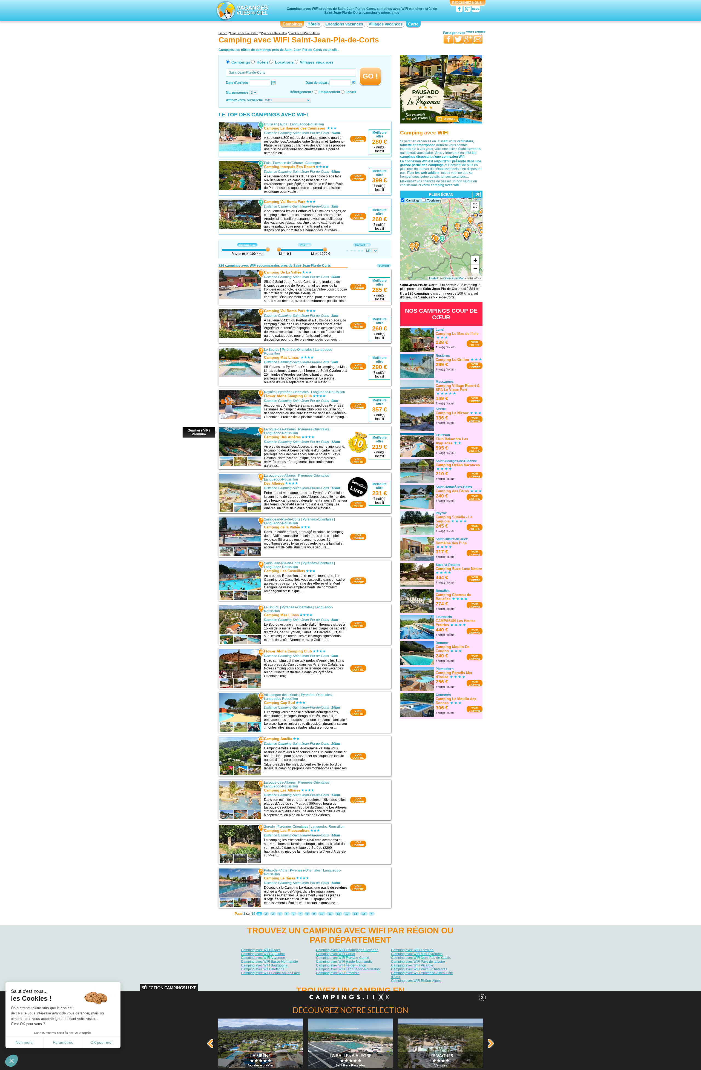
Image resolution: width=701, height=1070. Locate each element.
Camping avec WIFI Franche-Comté (342, 958)
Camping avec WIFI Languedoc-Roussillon (348, 969)
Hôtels (314, 24)
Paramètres (63, 1042)
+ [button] (475, 260)
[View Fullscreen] (475, 206)
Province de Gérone (288, 163)
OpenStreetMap (453, 278)
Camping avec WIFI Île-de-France (341, 965)
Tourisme (433, 200)
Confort (360, 244)
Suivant (384, 265)
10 (321, 913)
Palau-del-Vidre (276, 870)
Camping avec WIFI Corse (335, 954)
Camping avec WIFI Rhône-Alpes (416, 981)
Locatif (351, 92)
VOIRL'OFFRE (358, 139)
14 (355, 913)
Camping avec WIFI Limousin (338, 973)
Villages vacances (386, 24)
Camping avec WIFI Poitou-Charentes (419, 969)
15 (364, 913)
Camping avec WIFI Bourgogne (264, 965)
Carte (413, 24)
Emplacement (329, 92)
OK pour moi (101, 1042)
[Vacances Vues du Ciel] (241, 10)
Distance (245, 244)
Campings (292, 24)
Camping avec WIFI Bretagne (263, 969)
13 (347, 913)
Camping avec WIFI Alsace (261, 950)
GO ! (370, 76)
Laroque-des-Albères (280, 429)
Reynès (269, 392)
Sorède (269, 827)
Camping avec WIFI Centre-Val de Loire (270, 973)
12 (338, 913)
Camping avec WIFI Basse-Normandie (269, 961)
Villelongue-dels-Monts (281, 695)
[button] (11, 1060)
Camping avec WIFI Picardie (412, 965)
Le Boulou (271, 350)
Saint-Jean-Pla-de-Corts (282, 519)
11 (330, 913)
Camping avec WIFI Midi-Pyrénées (417, 954)
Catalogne (313, 163)
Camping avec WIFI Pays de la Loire (418, 961)
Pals (267, 163)
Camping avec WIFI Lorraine (412, 950)
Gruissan (270, 124)
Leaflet (433, 278)
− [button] (475, 268)
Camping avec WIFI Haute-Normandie (344, 961)
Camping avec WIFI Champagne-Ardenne (347, 950)
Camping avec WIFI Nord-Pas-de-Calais (421, 958)
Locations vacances (344, 24)
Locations (284, 62)
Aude (284, 124)
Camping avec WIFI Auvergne (263, 958)
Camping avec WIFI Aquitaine (263, 954)
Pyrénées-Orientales (297, 350)
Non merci (24, 1042)
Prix (302, 244)
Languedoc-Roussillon (307, 124)
